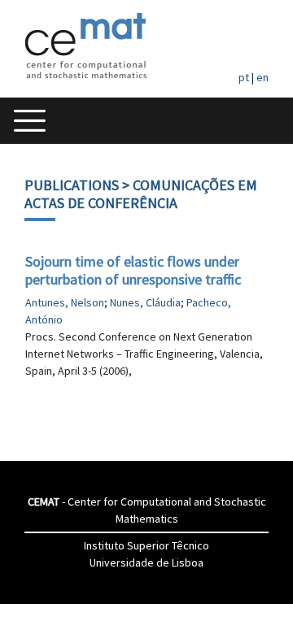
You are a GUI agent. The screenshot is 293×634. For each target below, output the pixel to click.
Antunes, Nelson (64, 302)
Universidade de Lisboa (146, 562)
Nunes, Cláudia (145, 302)
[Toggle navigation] (29, 120)
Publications (71, 185)
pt (243, 77)
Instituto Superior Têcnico (146, 545)
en (262, 77)
